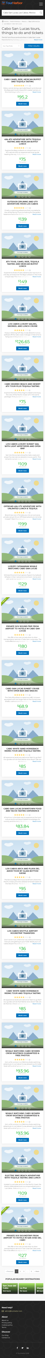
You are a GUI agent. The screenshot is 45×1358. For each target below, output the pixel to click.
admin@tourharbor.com (13, 1311)
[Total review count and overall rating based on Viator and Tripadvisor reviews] (30, 86)
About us (5, 1320)
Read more (38, 40)
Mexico (23, 21)
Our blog (5, 1335)
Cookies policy (7, 1325)
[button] (15, 74)
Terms (4, 1327)
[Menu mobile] (41, 4)
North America (15, 21)
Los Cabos (7, 24)
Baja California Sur (34, 21)
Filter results (33, 46)
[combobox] (22, 13)
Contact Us (6, 1338)
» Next (37, 1271)
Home (6, 21)
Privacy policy (7, 1323)
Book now (22, 104)
